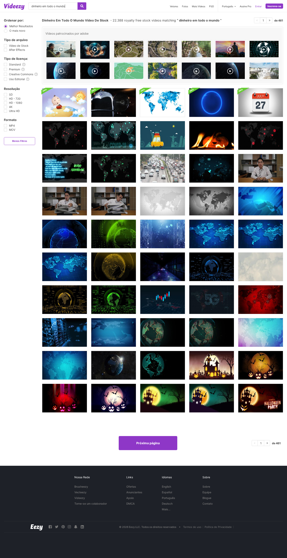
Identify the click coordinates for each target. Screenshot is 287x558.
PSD (211, 6)
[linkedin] (82, 527)
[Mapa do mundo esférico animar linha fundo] (162, 365)
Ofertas (131, 486)
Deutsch (167, 503)
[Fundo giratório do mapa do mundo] (211, 332)
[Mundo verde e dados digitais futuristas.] (113, 299)
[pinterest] (63, 527)
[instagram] (69, 527)
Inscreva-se (274, 6)
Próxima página (148, 443)
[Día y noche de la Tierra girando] (94, 71)
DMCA (130, 503)
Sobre (206, 486)
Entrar (258, 6)
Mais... (166, 509)
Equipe (206, 492)
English (166, 486)
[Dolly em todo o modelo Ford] (113, 102)
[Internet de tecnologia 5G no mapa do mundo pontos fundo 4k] (211, 299)
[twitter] (56, 527)
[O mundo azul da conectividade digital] (162, 233)
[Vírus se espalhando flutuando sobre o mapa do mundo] (260, 299)
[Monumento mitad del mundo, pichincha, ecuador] (230, 49)
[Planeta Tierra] (61, 71)
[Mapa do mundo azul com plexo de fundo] (211, 233)
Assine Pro (245, 6)
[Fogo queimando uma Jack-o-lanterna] (211, 135)
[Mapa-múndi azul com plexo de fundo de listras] (64, 266)
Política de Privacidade (218, 526)
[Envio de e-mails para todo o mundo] (113, 168)
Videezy (79, 498)
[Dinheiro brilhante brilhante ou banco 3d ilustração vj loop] (162, 266)
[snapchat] (76, 527)
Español (167, 492)
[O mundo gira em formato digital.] (64, 233)
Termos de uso (192, 526)
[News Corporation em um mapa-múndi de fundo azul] (260, 201)
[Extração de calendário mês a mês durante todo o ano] (260, 102)
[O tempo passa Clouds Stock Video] (260, 266)
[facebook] (50, 527)
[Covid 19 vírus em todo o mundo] (113, 135)
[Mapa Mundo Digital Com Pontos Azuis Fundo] (64, 365)
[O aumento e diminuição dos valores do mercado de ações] (64, 332)
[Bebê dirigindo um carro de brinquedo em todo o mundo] (64, 102)
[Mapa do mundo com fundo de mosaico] (162, 102)
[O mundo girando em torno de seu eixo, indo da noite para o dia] (113, 365)
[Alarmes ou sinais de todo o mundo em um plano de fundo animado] (260, 135)
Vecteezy (80, 492)
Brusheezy (81, 486)
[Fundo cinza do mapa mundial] (211, 201)
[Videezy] (14, 7)
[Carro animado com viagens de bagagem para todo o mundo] (162, 135)
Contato (207, 503)
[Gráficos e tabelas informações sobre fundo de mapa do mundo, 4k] (162, 299)
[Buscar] (82, 6)
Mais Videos (198, 6)
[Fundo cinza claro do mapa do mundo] (162, 201)
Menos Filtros (19, 141)
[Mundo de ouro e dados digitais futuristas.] (64, 299)
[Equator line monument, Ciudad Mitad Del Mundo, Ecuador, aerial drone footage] (162, 49)
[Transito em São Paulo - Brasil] (162, 168)
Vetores (174, 6)
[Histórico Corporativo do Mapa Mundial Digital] (113, 332)
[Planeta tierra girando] (196, 71)
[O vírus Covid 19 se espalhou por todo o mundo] (64, 168)
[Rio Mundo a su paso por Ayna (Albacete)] (196, 49)
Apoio (130, 498)
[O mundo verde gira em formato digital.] (113, 233)
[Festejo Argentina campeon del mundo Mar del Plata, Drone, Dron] (162, 71)
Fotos (185, 6)
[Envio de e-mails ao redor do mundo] (211, 168)
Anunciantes (134, 492)
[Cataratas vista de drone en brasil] (264, 71)
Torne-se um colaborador (90, 503)
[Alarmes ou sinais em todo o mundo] (64, 135)
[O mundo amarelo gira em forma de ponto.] (113, 266)
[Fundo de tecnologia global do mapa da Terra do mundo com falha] (211, 102)
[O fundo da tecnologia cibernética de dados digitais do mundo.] (211, 266)
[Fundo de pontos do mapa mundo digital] (260, 332)
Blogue (206, 498)
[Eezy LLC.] (36, 526)
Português (168, 498)
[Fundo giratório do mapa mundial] (162, 332)
